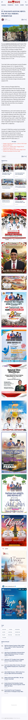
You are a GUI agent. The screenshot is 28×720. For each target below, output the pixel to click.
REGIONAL (10, 634)
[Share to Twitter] (24, 19)
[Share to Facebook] (22, 19)
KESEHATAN (17, 629)
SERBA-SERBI (17, 634)
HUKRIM (22, 5)
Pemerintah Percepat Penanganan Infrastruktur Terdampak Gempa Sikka (13, 690)
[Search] (26, 2)
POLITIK (16, 5)
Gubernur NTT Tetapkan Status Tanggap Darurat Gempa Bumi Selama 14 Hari (14, 660)
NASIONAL (3, 5)
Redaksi (6, 19)
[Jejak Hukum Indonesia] (14, 2)
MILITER (3, 632)
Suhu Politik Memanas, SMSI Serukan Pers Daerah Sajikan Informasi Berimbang (14, 672)
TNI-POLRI (4, 637)
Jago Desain (26, 718)
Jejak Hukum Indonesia (9, 718)
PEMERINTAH (10, 5)
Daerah (3, 156)
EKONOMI (4, 629)
